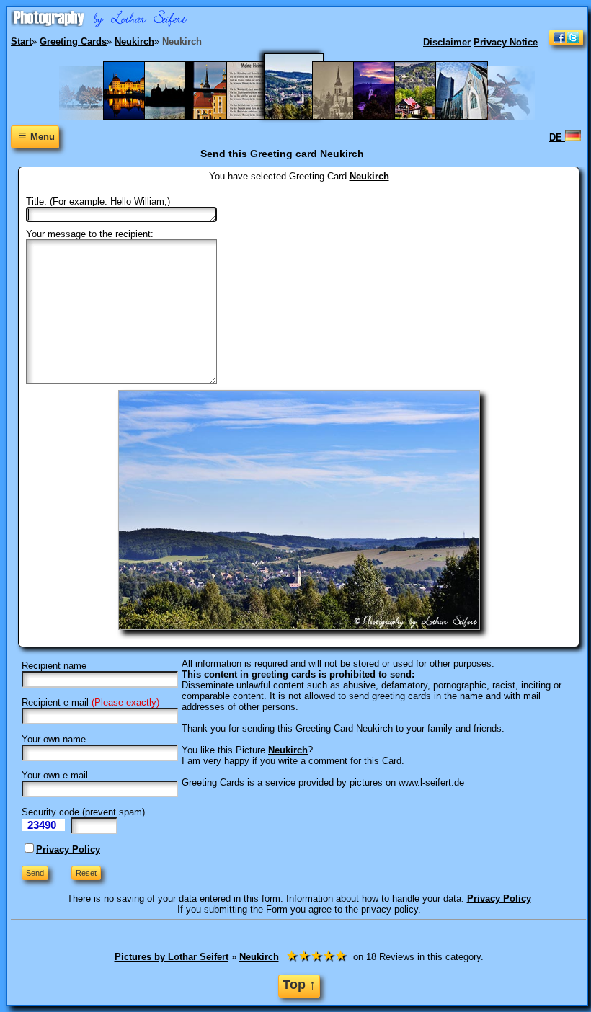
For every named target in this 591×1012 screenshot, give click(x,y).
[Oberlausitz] (345, 116)
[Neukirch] (303, 116)
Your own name (54, 739)
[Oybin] (428, 116)
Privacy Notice (506, 42)
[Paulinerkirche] (469, 116)
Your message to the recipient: (90, 233)
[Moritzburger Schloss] (219, 116)
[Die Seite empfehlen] (566, 42)
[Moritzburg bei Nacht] (136, 116)
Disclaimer (447, 42)
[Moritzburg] (178, 116)
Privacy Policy (68, 849)
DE (557, 137)
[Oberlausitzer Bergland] (387, 116)
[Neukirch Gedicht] (260, 116)
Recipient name (54, 665)
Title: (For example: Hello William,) (98, 201)
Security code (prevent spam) (83, 812)
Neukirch (369, 176)
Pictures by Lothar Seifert (171, 956)
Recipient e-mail (55, 702)
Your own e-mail (55, 775)
